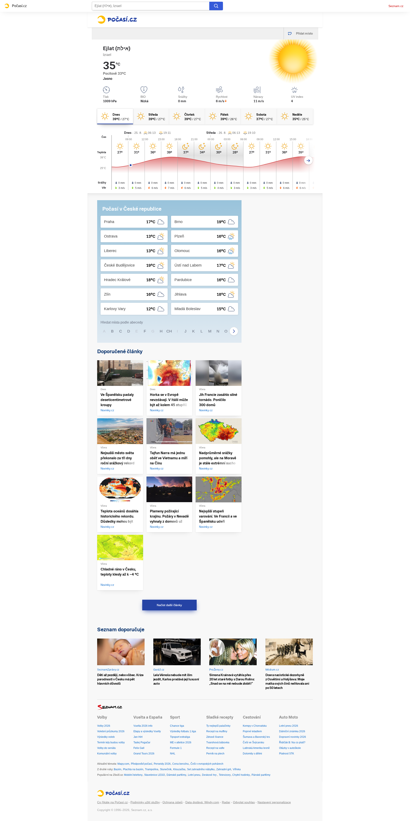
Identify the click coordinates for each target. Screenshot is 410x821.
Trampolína (151, 769)
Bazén (117, 769)
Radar (226, 802)
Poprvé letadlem (252, 731)
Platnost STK (286, 753)
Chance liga (177, 725)
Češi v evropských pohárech (206, 763)
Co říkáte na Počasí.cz (112, 802)
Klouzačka (179, 769)
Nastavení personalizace (274, 802)
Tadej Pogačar (141, 742)
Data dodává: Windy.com (202, 802)
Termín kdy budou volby (111, 742)
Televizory (225, 774)
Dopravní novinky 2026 (292, 736)
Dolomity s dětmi (252, 753)
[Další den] (308, 160)
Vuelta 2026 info (142, 725)
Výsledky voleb (106, 736)
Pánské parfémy (261, 774)
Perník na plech (215, 753)
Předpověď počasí (141, 763)
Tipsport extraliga (180, 736)
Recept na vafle (215, 748)
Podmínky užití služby (145, 802)
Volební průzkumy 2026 (110, 731)
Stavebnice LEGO (154, 774)
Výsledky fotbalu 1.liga (183, 731)
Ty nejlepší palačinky (218, 725)
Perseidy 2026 (162, 763)
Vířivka (237, 769)
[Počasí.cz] (117, 20)
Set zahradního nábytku (201, 769)
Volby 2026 (103, 725)
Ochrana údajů (173, 802)
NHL (172, 753)
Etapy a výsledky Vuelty (147, 731)
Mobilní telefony (133, 774)
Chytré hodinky (241, 774)
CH (169, 331)
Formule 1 (176, 748)
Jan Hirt (137, 736)
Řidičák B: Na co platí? (292, 742)
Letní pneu (194, 774)
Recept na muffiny (216, 731)
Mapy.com (123, 763)
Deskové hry (209, 774)
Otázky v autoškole (290, 748)
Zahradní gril (223, 769)
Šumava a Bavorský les (256, 736)
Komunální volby (107, 753)
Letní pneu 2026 (288, 725)
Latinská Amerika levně (256, 748)
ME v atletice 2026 (180, 742)
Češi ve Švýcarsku (253, 742)
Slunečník (165, 769)
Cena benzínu (180, 763)
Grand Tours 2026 (143, 753)
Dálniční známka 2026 (292, 731)
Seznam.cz (395, 6)
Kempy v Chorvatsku (255, 725)
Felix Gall (138, 748)
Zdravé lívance (214, 736)
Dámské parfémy (176, 774)
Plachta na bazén (133, 769)
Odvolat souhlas (244, 802)
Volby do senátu (106, 748)
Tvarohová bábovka (217, 742)
